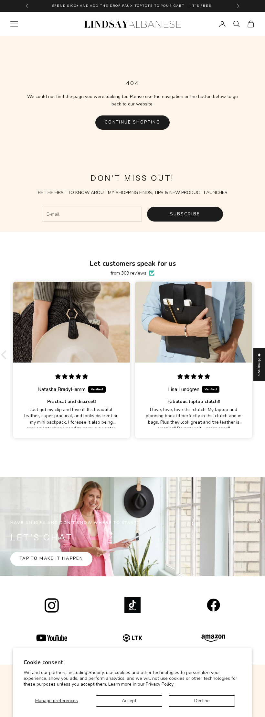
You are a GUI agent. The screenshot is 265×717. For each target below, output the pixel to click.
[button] (5, 354)
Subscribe (185, 214)
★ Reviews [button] (259, 364)
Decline (202, 701)
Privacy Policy (160, 684)
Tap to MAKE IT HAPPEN (51, 558)
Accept (129, 701)
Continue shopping (132, 122)
